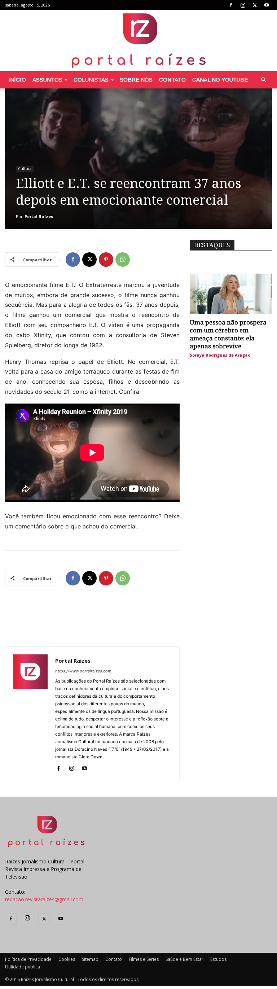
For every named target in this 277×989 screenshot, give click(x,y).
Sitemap (90, 959)
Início (17, 80)
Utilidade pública (22, 967)
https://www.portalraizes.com (83, 671)
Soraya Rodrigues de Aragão (220, 355)
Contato (172, 80)
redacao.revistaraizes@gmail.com (44, 899)
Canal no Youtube (220, 80)
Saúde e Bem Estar (184, 959)
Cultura (24, 168)
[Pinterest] (106, 259)
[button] (263, 80)
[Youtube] (266, 5)
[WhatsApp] (122, 259)
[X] (254, 5)
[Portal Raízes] (138, 40)
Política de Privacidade (28, 959)
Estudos (218, 959)
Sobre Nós (136, 80)
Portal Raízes (39, 216)
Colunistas (91, 80)
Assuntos (47, 80)
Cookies (66, 959)
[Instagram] (242, 5)
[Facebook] (230, 5)
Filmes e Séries (144, 959)
